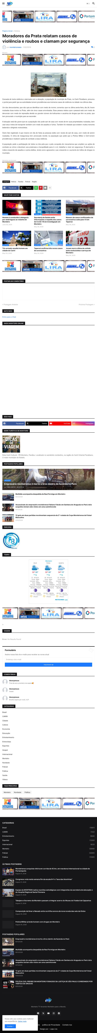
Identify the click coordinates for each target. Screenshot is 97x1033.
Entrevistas (6, 742)
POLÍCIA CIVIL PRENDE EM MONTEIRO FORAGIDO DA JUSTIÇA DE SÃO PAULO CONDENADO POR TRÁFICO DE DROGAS (54, 982)
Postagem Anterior (11, 304)
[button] (3, 4)
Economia (6, 729)
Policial (27, 182)
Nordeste (6, 763)
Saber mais (22, 1021)
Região (34, 182)
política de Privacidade (51, 1025)
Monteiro (5, 758)
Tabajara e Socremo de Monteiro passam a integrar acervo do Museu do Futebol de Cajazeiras (53, 901)
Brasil (4, 712)
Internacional (7, 754)
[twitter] (43, 1013)
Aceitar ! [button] (10, 1026)
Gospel (5, 750)
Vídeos (5, 779)
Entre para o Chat (9, 317)
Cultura (5, 725)
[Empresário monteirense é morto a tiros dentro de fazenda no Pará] (8, 942)
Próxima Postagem (86, 304)
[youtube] (48, 1013)
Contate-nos (67, 1025)
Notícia (17, 31)
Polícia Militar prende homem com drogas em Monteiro (37, 922)
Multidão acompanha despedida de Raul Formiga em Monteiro (40, 494)
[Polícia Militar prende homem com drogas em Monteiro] (8, 924)
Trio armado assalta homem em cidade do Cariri (15, 249)
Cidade (5, 721)
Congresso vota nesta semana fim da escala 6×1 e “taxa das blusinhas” (43, 879)
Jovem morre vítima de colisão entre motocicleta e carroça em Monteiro (78, 250)
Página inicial (7, 31)
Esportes (5, 746)
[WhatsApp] (36, 188)
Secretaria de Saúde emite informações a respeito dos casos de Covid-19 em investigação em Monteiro (47, 220)
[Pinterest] (41, 188)
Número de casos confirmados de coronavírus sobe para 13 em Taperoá (79, 219)
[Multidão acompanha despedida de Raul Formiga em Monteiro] (8, 497)
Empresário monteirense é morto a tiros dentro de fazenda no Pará (42, 939)
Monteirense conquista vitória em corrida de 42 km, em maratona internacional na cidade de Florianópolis (52, 870)
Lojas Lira (53, 1029)
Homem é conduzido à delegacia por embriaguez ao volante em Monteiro (15, 219)
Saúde (4, 775)
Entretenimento (8, 737)
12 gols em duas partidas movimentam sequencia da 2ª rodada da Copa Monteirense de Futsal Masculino (53, 516)
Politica (5, 771)
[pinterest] (59, 1013)
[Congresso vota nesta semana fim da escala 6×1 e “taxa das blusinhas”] (8, 882)
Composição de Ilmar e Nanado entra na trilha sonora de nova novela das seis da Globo (50, 911)
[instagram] (54, 1013)
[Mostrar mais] (50, 188)
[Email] (45, 188)
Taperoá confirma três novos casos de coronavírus (48, 249)
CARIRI (5, 716)
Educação (6, 733)
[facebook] (38, 1013)
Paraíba (20, 182)
